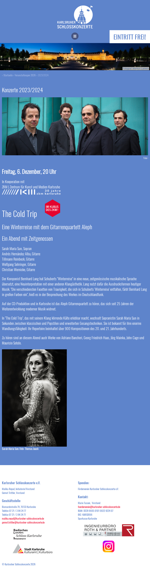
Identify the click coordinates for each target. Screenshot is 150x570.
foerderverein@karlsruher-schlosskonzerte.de (99, 507)
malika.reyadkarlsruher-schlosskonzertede (23, 518)
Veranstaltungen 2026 (25, 75)
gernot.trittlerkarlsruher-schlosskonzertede (23, 522)
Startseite (8, 75)
